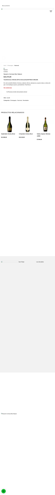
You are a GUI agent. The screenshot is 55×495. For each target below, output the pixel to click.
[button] (3, 140)
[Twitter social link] (6, 103)
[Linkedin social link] (10, 103)
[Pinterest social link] (8, 103)
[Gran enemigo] (10, 314)
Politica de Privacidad (34, 396)
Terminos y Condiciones (35, 393)
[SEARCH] (52, 5)
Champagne (10, 65)
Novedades (26, 100)
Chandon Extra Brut (26, 134)
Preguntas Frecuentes (6, 396)
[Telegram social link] (11, 103)
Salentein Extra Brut (8, 134)
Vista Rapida (3, 143)
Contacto (3, 398)
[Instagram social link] (28, 410)
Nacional (16, 65)
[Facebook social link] (5, 103)
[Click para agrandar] (3, 58)
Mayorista (3, 393)
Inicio (5, 65)
